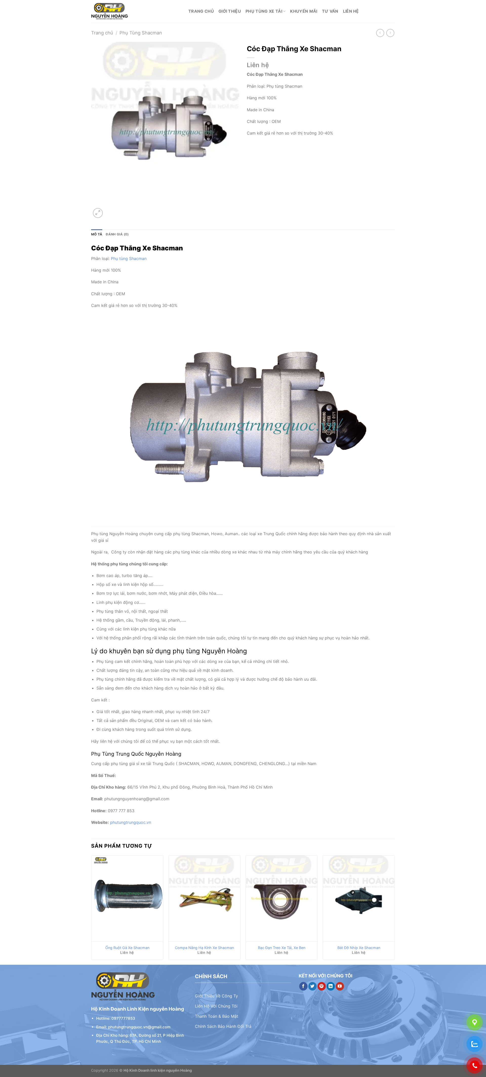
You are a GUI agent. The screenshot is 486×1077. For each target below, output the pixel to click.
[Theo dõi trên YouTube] (340, 986)
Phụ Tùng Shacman (140, 32)
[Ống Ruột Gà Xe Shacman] (127, 899)
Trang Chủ (201, 11)
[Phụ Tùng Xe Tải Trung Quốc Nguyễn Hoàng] (136, 11)
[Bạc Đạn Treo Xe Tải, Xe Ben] (281, 899)
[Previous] (91, 909)
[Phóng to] (98, 213)
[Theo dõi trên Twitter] (312, 986)
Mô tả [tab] (96, 234)
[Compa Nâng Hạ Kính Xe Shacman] (204, 899)
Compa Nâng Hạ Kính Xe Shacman (204, 947)
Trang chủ (102, 32)
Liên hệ (351, 11)
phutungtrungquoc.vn (130, 822)
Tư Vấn (330, 11)
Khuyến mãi (303, 11)
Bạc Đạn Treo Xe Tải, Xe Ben (281, 947)
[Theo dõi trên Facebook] (303, 986)
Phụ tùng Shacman (129, 258)
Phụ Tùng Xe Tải (264, 11)
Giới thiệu (229, 11)
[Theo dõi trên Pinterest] (321, 986)
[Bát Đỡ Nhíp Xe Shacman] (359, 899)
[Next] (394, 909)
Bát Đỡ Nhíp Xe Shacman (358, 947)
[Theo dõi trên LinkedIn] (331, 986)
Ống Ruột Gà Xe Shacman (127, 947)
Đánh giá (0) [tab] (117, 234)
